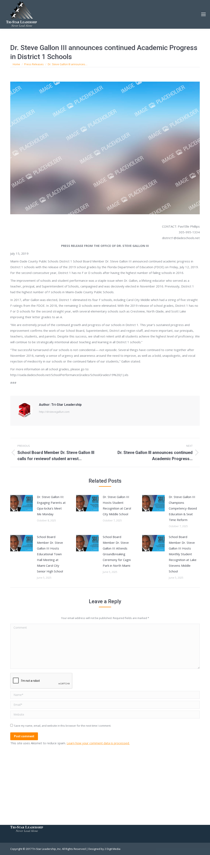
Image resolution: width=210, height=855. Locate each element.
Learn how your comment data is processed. (98, 743)
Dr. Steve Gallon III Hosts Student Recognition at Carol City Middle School (117, 505)
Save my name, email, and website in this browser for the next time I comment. (62, 725)
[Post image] (21, 503)
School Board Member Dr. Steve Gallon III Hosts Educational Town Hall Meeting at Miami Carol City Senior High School (50, 554)
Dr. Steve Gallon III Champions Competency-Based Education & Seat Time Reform (183, 508)
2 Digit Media (112, 849)
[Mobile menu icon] (203, 14)
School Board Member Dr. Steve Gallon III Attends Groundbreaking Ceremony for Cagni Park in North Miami (117, 551)
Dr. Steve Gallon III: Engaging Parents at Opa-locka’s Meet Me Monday (51, 505)
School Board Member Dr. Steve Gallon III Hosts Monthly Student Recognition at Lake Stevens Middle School (182, 554)
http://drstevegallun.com (54, 412)
